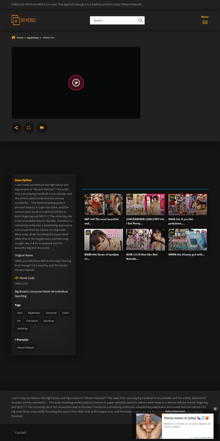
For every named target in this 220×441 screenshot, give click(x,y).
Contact (20, 432)
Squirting (20, 296)
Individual (61, 291)
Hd (52, 291)
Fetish (46, 291)
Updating (22, 328)
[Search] (140, 20)
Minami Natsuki (25, 347)
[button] (76, 83)
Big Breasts (33, 37)
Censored (35, 291)
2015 (19, 312)
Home (20, 37)
